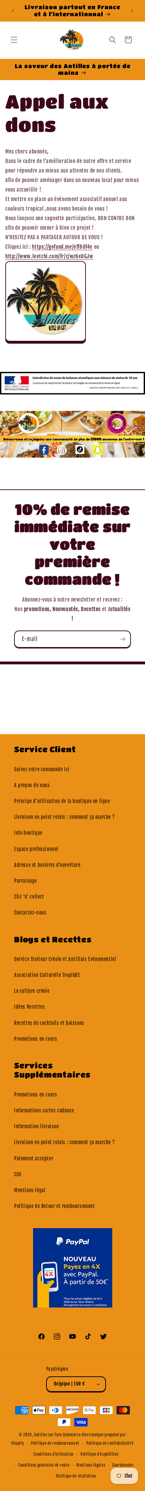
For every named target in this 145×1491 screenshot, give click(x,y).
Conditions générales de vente (43, 1465)
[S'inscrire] (122, 639)
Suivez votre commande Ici (42, 769)
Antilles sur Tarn (48, 1434)
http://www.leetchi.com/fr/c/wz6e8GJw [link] (49, 256)
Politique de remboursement (55, 1443)
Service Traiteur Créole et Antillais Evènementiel (65, 959)
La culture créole (31, 991)
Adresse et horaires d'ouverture (47, 865)
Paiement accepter (33, 1158)
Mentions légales (90, 1465)
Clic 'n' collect (29, 897)
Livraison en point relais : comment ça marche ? (64, 817)
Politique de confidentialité (110, 1443)
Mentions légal (29, 1190)
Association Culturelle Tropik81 (47, 975)
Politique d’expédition (99, 1454)
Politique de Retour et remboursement (54, 1206)
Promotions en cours (35, 1039)
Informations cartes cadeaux (44, 1110)
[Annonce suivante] (132, 10)
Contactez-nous (30, 913)
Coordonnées (123, 1465)
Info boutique (28, 833)
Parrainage (25, 881)
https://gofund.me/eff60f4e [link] (62, 246)
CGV (17, 1174)
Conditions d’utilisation (53, 1454)
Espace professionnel (36, 849)
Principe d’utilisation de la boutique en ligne (62, 801)
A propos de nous (32, 785)
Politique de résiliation (76, 1476)
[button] (14, 40)
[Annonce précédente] (13, 10)
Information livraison (36, 1126)
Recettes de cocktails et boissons (49, 1023)
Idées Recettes (29, 1007)
